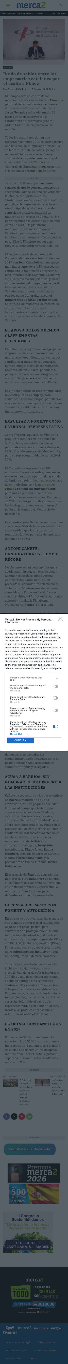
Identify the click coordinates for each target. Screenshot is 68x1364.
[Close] (61, 620)
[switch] (55, 686)
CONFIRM (20, 740)
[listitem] (34, 678)
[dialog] (34, 682)
